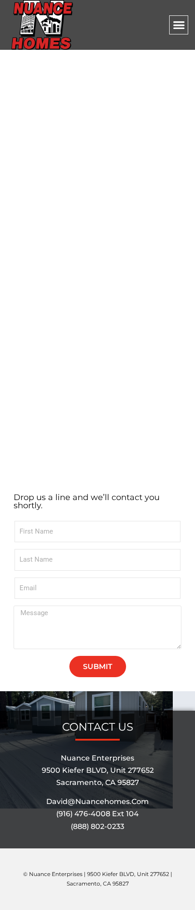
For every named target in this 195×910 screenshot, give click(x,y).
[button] (179, 25)
